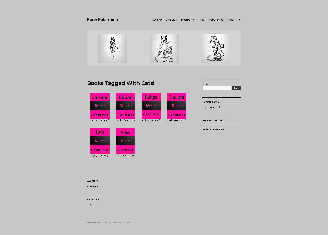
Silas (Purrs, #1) (126, 155)
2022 (91, 205)
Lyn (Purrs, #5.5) (100, 155)
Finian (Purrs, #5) (126, 120)
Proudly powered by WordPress (116, 223)
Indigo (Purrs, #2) (151, 120)
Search (205, 84)
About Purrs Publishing (211, 20)
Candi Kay (157, 20)
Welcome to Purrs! (212, 107)
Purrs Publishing (102, 19)
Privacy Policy (234, 20)
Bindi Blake (172, 20)
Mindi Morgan (188, 20)
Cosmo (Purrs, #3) (100, 120)
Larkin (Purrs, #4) (177, 120)
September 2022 (96, 186)
